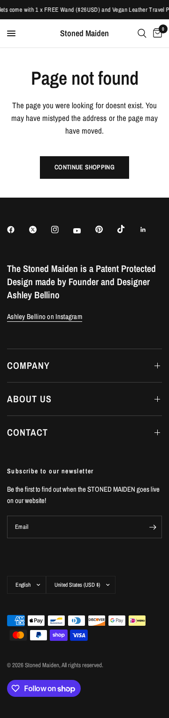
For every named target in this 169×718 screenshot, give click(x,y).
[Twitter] (39, 229)
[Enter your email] (152, 527)
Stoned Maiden (84, 33)
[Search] (142, 33)
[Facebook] (17, 229)
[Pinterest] (105, 229)
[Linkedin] (149, 229)
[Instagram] (61, 229)
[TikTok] (127, 229)
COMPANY (28, 365)
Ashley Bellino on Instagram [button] (44, 316)
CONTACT (27, 432)
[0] (156, 33)
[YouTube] (83, 230)
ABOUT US (29, 398)
